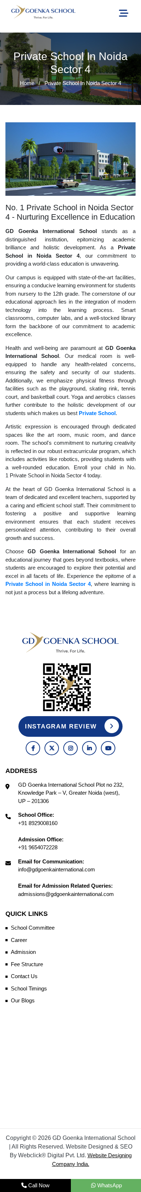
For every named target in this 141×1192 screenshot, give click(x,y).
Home (27, 83)
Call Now (38, 1185)
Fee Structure (27, 964)
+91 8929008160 (37, 823)
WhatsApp (109, 1185)
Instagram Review (62, 726)
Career (19, 940)
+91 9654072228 (37, 847)
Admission (23, 952)
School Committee (33, 928)
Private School (97, 413)
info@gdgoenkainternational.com (56, 869)
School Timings (29, 988)
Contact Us (24, 976)
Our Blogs (23, 1000)
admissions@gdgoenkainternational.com (66, 894)
